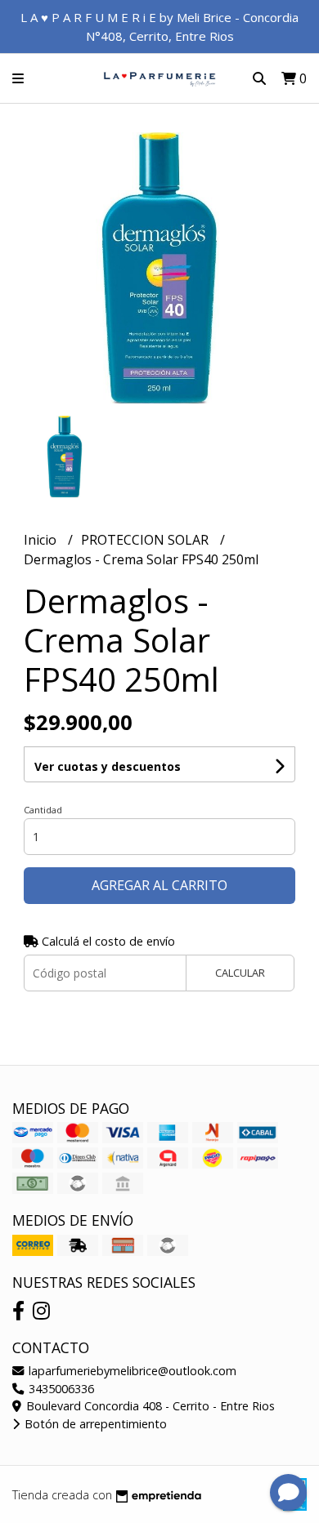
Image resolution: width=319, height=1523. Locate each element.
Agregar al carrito (159, 885)
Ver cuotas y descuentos (107, 766)
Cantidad (43, 810)
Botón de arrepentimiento (94, 1424)
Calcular (240, 972)
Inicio (42, 540)
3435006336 (59, 1388)
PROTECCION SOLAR (146, 540)
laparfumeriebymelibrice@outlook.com (130, 1370)
